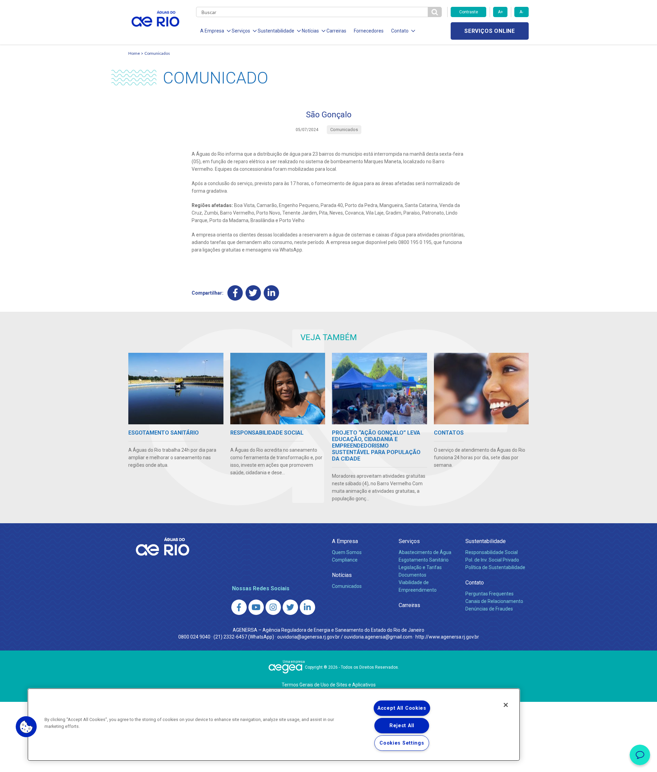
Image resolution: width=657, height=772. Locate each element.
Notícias (342, 575)
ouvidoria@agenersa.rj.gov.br (308, 637)
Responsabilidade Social (491, 552)
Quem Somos (347, 552)
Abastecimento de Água (425, 552)
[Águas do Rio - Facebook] (239, 607)
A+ (500, 12)
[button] (26, 727)
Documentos (412, 575)
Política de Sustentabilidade (495, 567)
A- (521, 12)
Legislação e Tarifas (420, 567)
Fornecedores (369, 31)
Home (134, 53)
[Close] (505, 704)
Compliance (345, 560)
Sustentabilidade (485, 541)
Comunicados (157, 53)
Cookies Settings (401, 743)
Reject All (401, 726)
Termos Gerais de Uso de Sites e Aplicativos (329, 684)
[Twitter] (253, 293)
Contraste (468, 12)
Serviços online (489, 31)
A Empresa (345, 541)
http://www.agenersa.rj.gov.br (447, 637)
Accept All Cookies (401, 708)
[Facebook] (235, 293)
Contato (474, 582)
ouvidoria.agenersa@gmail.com (378, 637)
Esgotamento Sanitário (424, 560)
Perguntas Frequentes (489, 593)
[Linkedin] (271, 293)
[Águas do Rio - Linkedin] (307, 607)
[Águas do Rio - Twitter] (290, 607)
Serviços (409, 541)
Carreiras (336, 31)
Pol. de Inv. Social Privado (492, 560)
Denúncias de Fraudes (489, 609)
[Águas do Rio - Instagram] (273, 607)
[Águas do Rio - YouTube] (256, 607)
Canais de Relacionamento (494, 601)
